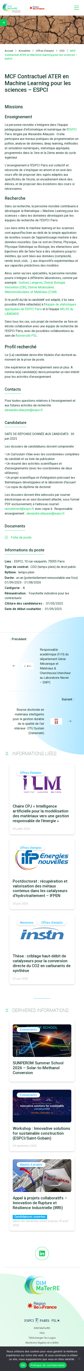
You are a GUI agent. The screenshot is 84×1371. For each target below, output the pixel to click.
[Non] (79, 1359)
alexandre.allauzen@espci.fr (24, 410)
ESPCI (72, 129)
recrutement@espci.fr (19, 509)
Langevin (36, 282)
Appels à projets (31, 1164)
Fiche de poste (21, 537)
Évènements (28, 1030)
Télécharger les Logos (42, 1337)
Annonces (26, 922)
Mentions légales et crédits (42, 1342)
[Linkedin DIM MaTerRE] (42, 1253)
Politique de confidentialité (48, 1365)
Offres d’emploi (30, 773)
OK (23, 1365)
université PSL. (27, 335)
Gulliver (24, 282)
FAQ (42, 1332)
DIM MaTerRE (42, 1328)
